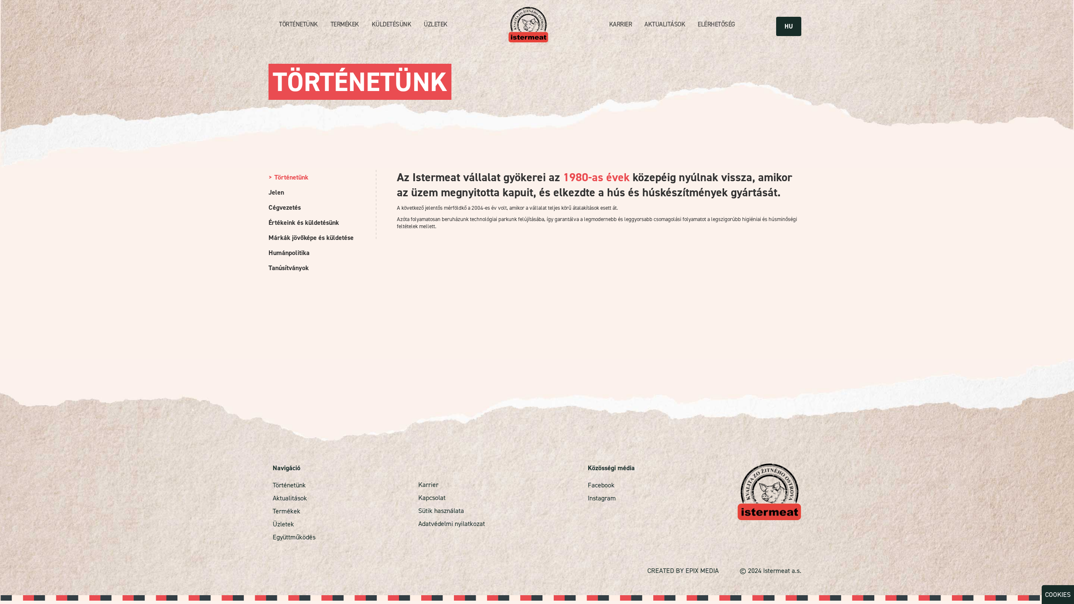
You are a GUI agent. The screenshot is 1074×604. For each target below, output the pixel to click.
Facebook (601, 485)
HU (789, 26)
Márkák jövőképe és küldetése (311, 237)
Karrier (620, 24)
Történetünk (298, 24)
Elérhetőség (716, 24)
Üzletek (436, 24)
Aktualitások (664, 24)
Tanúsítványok (288, 267)
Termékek (345, 24)
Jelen (276, 192)
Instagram (602, 498)
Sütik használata (441, 510)
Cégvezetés (284, 207)
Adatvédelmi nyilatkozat (451, 523)
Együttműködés (294, 537)
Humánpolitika (289, 252)
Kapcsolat (432, 497)
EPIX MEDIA (702, 570)
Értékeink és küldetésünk (303, 222)
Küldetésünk (392, 24)
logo (528, 24)
